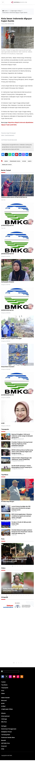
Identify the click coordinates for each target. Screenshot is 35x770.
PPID (2, 749)
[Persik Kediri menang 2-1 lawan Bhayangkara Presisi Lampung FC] (5, 468)
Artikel (3, 706)
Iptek (2, 703)
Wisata (3, 713)
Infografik (4, 597)
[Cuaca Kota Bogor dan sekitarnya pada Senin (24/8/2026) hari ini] (17, 383)
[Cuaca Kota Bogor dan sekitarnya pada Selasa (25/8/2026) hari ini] (17, 298)
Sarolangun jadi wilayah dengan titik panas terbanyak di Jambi (15, 281)
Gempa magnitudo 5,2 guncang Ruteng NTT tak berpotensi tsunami (17, 365)
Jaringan (4, 726)
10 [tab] (28, 595)
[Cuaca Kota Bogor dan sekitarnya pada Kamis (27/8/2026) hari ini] (17, 213)
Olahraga (4, 719)
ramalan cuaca (7, 164)
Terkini (3, 682)
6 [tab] (19, 595)
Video (3, 568)
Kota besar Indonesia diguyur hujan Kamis (14, 12)
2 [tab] (15, 566)
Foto (2, 539)
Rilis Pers (4, 722)
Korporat (4, 746)
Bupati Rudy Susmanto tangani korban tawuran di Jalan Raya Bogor (17, 500)
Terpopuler (5, 429)
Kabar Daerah (5, 697)
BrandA (3, 740)
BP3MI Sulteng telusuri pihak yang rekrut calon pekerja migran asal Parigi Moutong (22, 451)
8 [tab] (23, 595)
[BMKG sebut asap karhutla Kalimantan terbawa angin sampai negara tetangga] (17, 326)
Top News (4, 474)
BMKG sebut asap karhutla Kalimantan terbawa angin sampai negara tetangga (16, 337)
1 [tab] (12, 566)
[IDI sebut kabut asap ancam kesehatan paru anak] (17, 411)
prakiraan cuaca (15, 161)
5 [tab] (22, 566)
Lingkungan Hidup (15, 10)
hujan (24, 161)
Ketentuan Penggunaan (8, 729)
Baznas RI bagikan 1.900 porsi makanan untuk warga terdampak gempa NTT (22, 436)
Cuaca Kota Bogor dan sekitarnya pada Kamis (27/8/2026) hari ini (16, 224)
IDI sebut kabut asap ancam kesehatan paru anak (16, 422)
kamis (30, 161)
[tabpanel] (17, 554)
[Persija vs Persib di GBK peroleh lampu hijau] (5, 524)
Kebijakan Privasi (6, 732)
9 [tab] (26, 595)
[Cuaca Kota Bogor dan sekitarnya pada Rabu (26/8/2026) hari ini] (17, 241)
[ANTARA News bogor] (19, 2)
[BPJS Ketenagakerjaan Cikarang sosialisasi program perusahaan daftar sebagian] (5, 516)
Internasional (5, 716)
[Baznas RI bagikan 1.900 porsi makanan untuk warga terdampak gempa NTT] (5, 436)
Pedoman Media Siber (8, 737)
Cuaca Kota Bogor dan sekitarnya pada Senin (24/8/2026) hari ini (16, 394)
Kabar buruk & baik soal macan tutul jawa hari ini (15, 589)
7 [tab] (21, 595)
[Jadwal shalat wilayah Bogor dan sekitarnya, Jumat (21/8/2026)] (5, 460)
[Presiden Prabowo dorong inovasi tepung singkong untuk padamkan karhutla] (5, 444)
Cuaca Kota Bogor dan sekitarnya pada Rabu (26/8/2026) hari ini (16, 252)
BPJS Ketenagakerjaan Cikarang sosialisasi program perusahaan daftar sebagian (22, 516)
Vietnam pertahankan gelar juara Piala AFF (16, 657)
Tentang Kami (5, 734)
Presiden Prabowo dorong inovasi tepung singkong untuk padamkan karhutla (22, 443)
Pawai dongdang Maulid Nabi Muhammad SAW (15, 560)
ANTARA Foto (5, 743)
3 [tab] (17, 566)
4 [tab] (20, 566)
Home (6, 10)
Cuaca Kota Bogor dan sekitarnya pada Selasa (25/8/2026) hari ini (16, 309)
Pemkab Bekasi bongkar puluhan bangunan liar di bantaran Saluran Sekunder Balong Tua (22, 531)
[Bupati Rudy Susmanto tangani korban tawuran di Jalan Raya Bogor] (17, 489)
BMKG (6, 161)
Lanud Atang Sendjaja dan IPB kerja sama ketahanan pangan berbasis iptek (21, 508)
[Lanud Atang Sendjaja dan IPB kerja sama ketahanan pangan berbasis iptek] (5, 509)
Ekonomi (4, 700)
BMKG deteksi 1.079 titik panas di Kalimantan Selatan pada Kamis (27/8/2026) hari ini (16, 196)
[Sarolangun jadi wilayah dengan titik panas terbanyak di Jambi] (17, 270)
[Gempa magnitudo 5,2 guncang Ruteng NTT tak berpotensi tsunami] (17, 354)
